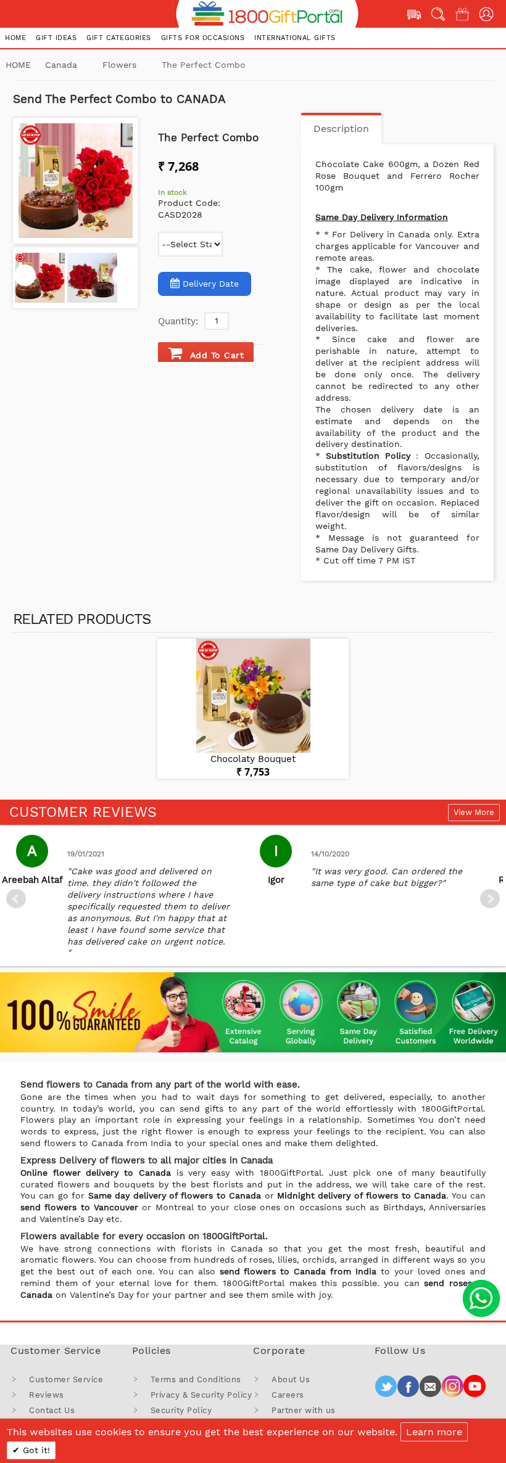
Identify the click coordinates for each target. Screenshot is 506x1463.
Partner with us (304, 1410)
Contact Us (52, 1410)
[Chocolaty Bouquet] (253, 696)
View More (474, 812)
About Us (291, 1379)
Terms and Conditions (196, 1379)
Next (490, 899)
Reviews (46, 1394)
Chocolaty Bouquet (253, 758)
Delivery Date (211, 284)
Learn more (434, 1432)
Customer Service (66, 1379)
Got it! (35, 1450)
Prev (16, 899)
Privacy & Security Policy (201, 1394)
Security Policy (181, 1410)
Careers (288, 1394)
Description (341, 128)
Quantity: (178, 321)
